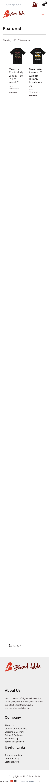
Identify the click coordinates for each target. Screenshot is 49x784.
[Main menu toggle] (43, 14)
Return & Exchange (14, 735)
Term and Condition (14, 741)
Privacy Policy (11, 738)
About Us (9, 725)
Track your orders (13, 755)
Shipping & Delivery (14, 732)
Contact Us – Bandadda (16, 728)
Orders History (12, 758)
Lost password (12, 761)
